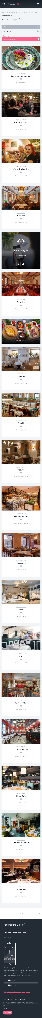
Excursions (7, 932)
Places (25, 932)
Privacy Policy (7, 937)
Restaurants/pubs (21, 120)
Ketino (21, 331)
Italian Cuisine (21, 840)
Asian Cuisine (21, 213)
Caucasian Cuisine (21, 328)
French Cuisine (21, 73)
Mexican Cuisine (21, 166)
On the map (7, 31)
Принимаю (8, 1012)
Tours (15, 932)
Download (13, 980)
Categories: (5, 36)
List (4, 27)
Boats (20, 932)
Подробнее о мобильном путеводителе (17, 992)
